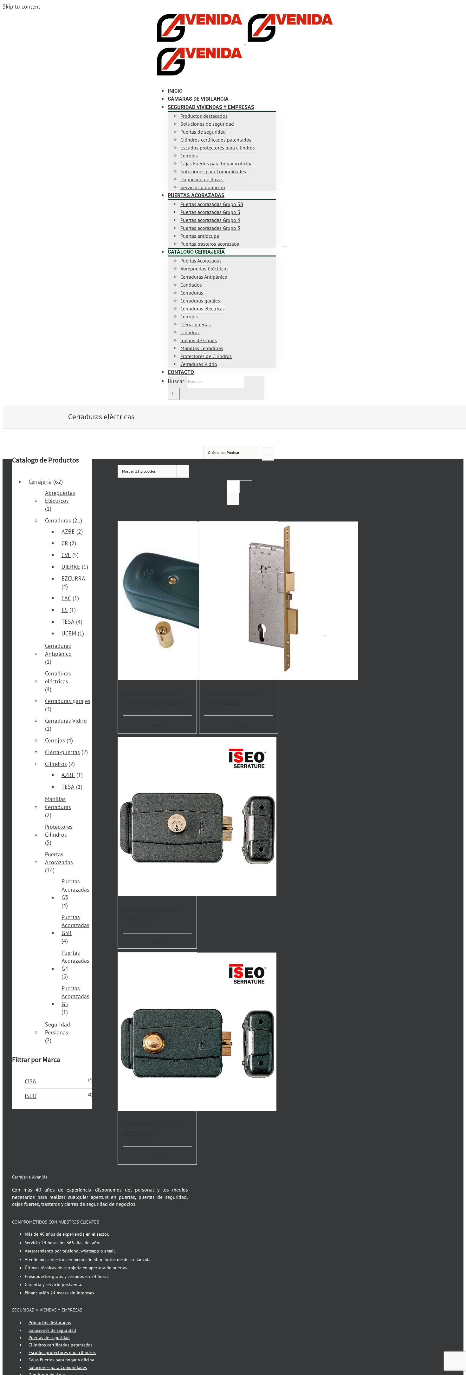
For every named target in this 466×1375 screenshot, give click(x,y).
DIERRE (70, 566)
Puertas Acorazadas (59, 858)
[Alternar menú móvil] (285, 244)
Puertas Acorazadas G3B (75, 925)
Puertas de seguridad (49, 1337)
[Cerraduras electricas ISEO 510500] (157, 1033)
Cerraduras (58, 520)
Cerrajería (40, 481)
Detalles (159, 725)
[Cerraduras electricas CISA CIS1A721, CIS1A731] (157, 601)
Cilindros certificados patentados (61, 1345)
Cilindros (56, 763)
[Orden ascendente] (268, 454)
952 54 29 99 (74, 17)
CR (64, 543)
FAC (66, 598)
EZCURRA (73, 578)
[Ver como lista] (233, 499)
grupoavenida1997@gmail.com (119, 17)
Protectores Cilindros (59, 830)
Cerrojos (55, 740)
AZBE (68, 531)
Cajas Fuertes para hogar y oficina (61, 1360)
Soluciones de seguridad (52, 1330)
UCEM (68, 633)
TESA (67, 621)
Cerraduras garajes (67, 701)
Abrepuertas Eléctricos (60, 496)
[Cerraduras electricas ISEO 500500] (157, 817)
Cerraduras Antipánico (58, 649)
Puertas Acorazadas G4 (75, 960)
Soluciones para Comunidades (58, 1367)
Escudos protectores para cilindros (62, 1352)
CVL (66, 555)
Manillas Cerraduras (58, 803)
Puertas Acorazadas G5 (75, 996)
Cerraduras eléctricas (58, 677)
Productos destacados (50, 1322)
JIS (64, 610)
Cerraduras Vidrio (66, 720)
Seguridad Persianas (57, 1028)
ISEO (30, 1095)
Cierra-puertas (62, 752)
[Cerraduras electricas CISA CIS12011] (238, 601)
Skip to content (21, 6)
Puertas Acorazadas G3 (75, 889)
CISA (30, 1081)
